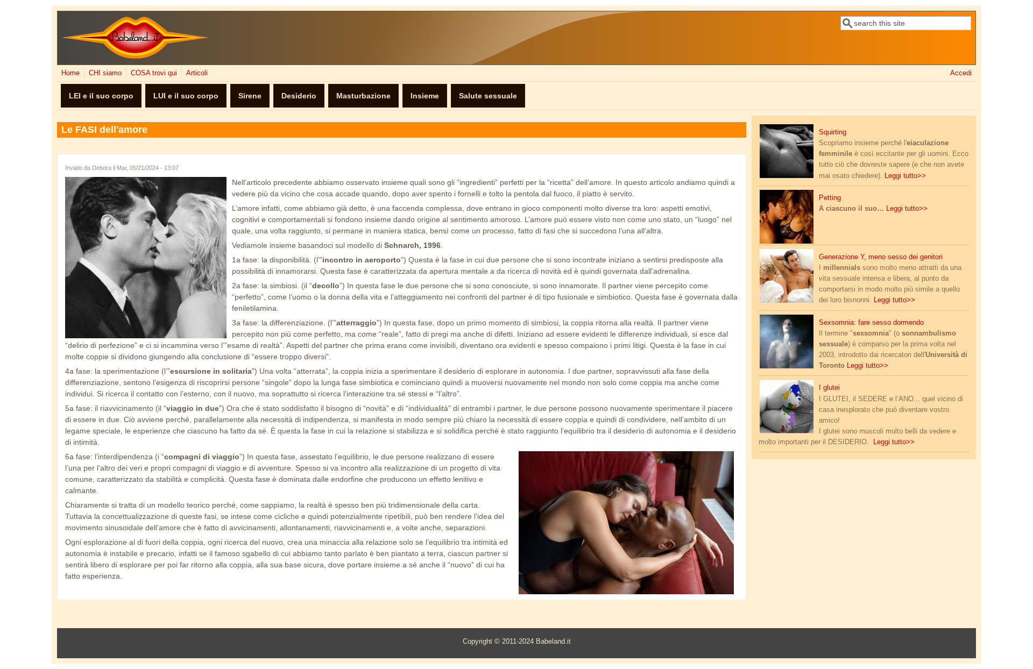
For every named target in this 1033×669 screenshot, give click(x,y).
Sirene (249, 95)
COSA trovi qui (154, 73)
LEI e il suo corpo (101, 95)
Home (70, 73)
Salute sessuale (488, 95)
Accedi (961, 73)
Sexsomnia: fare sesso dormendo (871, 322)
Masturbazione (363, 95)
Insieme (425, 95)
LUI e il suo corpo (185, 95)
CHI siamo (105, 73)
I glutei (829, 388)
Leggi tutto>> (905, 176)
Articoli (197, 73)
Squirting (832, 132)
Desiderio (298, 95)
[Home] (135, 56)
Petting (830, 198)
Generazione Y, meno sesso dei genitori (881, 257)
